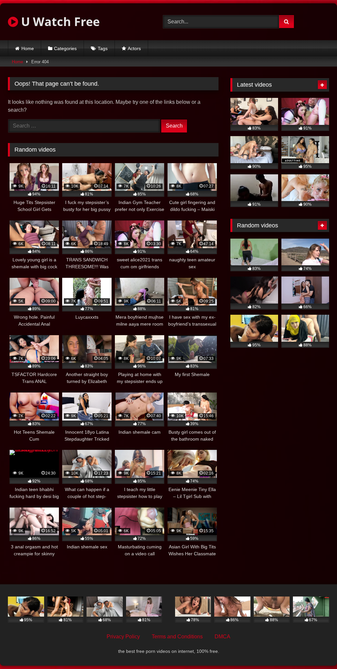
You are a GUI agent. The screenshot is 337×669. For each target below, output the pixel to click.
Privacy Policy (123, 636)
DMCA (222, 636)
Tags (103, 48)
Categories (65, 48)
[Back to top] (316, 649)
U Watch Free (59, 22)
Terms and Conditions (177, 636)
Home (27, 48)
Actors (134, 48)
